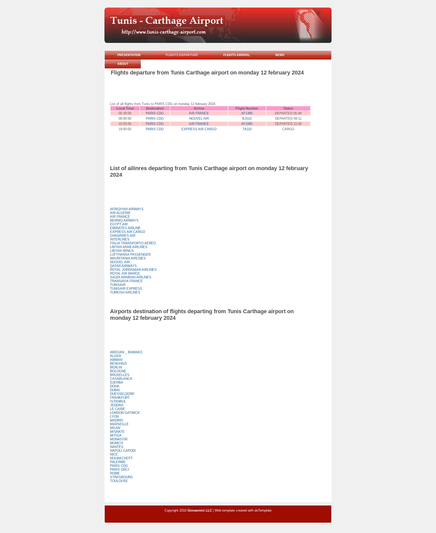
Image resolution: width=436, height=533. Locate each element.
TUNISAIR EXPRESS (126, 288)
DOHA (114, 386)
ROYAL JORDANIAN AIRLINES (133, 270)
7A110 (247, 129)
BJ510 (247, 118)
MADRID (116, 420)
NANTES (116, 447)
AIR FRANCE (199, 113)
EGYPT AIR (119, 224)
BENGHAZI (118, 363)
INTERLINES (119, 239)
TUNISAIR (117, 285)
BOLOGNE (118, 371)
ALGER (115, 356)
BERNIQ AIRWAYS (124, 220)
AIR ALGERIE (120, 213)
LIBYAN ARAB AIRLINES (128, 247)
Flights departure (182, 55)
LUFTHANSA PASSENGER (130, 254)
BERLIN (116, 367)
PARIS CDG (155, 113)
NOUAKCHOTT (121, 458)
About (122, 64)
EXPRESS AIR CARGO (198, 129)
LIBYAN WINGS (122, 251)
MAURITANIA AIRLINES (128, 258)
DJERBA (116, 382)
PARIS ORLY (119, 469)
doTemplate (263, 510)
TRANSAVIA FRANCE (126, 281)
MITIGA (116, 435)
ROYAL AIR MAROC (125, 273)
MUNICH (116, 443)
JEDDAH (116, 405)
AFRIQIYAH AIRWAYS (127, 209)
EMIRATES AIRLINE (125, 228)
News (279, 55)
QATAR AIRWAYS (123, 266)
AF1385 (247, 113)
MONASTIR (118, 439)
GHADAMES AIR (122, 235)
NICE (114, 454)
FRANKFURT (120, 397)
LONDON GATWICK (125, 413)
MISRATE (117, 432)
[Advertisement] (202, 89)
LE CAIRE (117, 409)
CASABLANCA (121, 379)
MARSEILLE (119, 424)
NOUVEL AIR (199, 118)
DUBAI (115, 390)
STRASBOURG (121, 477)
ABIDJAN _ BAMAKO (126, 352)
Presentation (129, 55)
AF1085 (247, 124)
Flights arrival (236, 55)
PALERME (118, 462)
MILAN (115, 428)
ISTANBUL (118, 401)
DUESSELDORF (122, 394)
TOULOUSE (119, 481)
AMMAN (116, 360)
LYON (114, 416)
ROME (115, 473)
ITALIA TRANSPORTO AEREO (133, 243)
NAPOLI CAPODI (123, 450)
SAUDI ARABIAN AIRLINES (130, 277)
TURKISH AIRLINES (125, 292)
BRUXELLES (119, 375)
